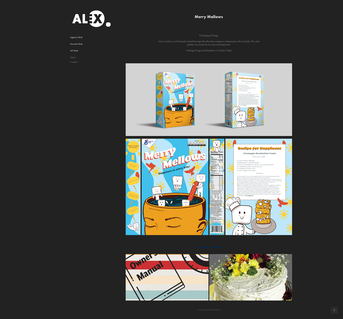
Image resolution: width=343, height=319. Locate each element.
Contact (73, 62)
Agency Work (76, 37)
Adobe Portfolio (214, 309)
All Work (74, 50)
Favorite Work (76, 44)
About (73, 57)
